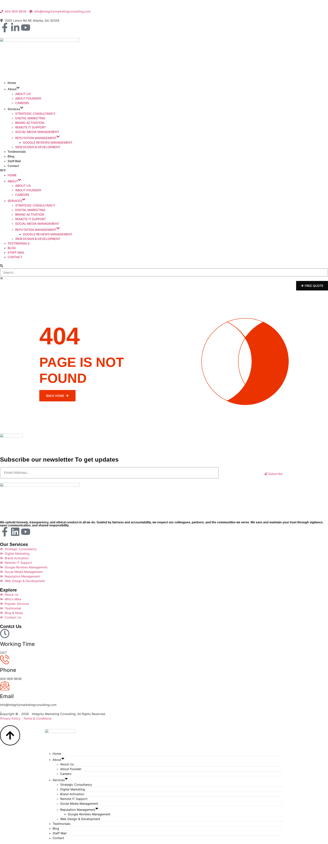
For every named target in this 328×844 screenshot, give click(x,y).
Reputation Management (36, 138)
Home (12, 83)
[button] (164, 170)
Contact (13, 166)
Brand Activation (29, 123)
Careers (22, 103)
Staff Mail (14, 161)
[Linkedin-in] (15, 27)
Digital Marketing (30, 118)
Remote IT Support (30, 127)
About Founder (28, 98)
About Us (23, 94)
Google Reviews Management (47, 142)
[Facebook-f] (4, 27)
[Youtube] (25, 27)
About (12, 89)
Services (14, 109)
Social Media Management (37, 132)
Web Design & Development (37, 147)
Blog (11, 156)
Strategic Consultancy (35, 113)
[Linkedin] (15, 531)
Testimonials (17, 151)
